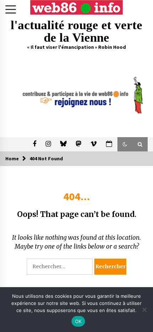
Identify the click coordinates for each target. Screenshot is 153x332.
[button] (124, 144)
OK (78, 321)
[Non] (144, 309)
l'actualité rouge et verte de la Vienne (76, 31)
